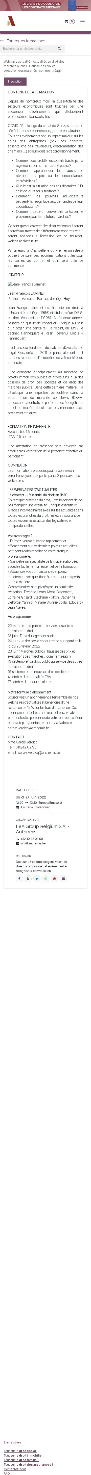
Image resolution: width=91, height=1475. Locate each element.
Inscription (15, 81)
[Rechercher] (59, 49)
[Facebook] (19, 878)
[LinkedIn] (36, 878)
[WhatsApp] (45, 878)
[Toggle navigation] (82, 21)
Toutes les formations (25, 41)
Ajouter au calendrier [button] (35, 807)
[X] (28, 878)
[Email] (63, 878)
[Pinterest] (54, 878)
